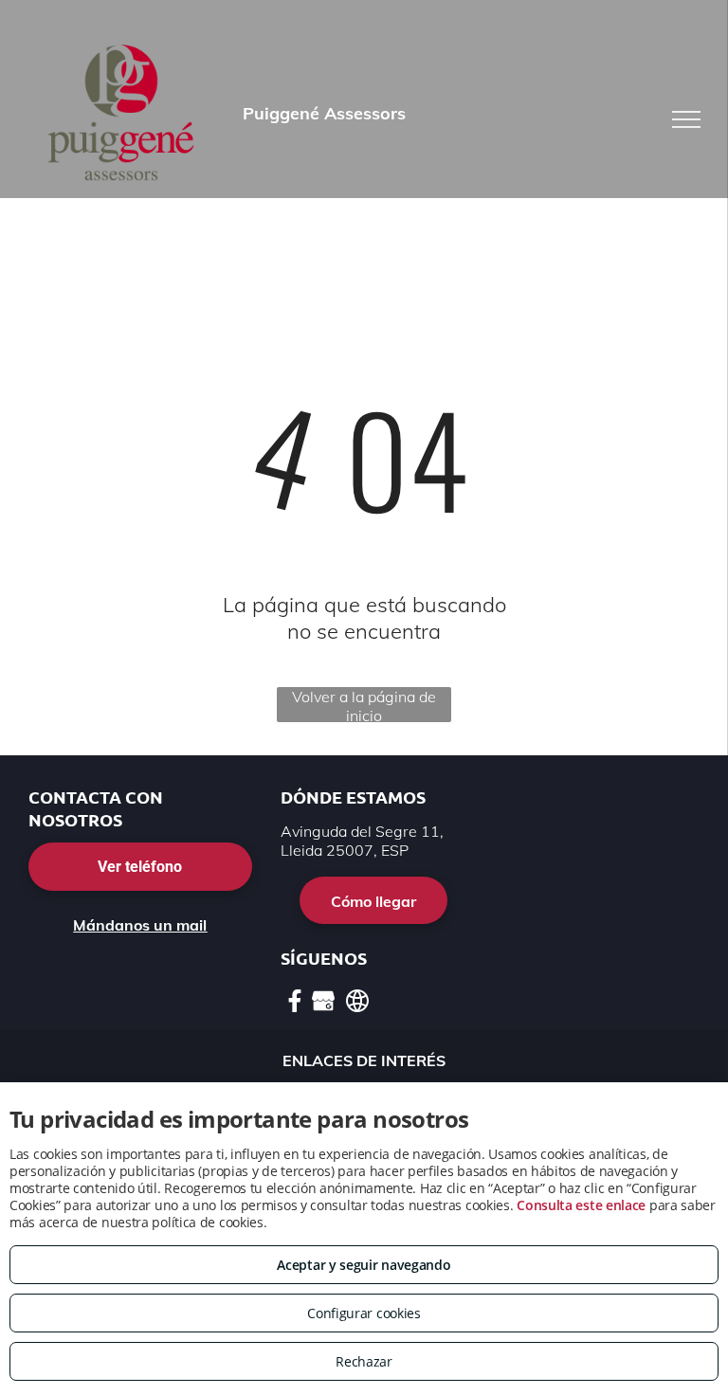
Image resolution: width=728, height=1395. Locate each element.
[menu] (686, 119)
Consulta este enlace (581, 1205)
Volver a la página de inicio (364, 704)
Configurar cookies (364, 1313)
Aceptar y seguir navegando (363, 1265)
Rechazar (364, 1361)
